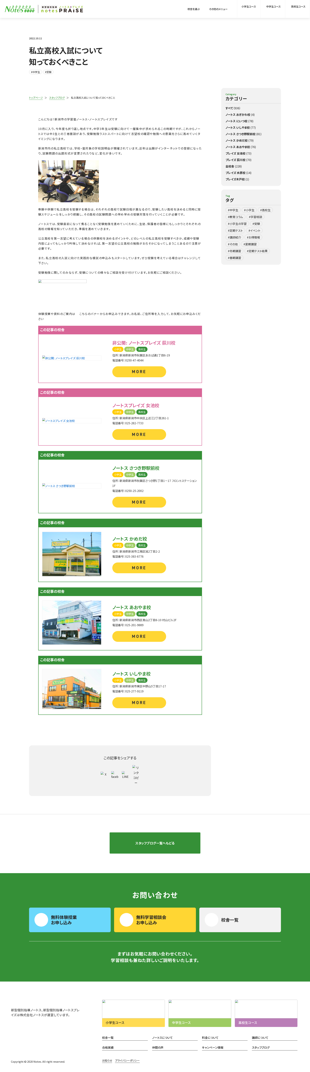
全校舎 (234, 166)
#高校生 (265, 210)
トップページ (36, 97)
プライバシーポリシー (127, 1060)
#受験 (48, 72)
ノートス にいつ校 (239, 121)
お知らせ (107, 1060)
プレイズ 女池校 (239, 153)
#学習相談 (255, 217)
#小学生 (249, 210)
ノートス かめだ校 (240, 140)
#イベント (254, 230)
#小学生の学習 (237, 223)
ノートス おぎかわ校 (240, 114)
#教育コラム (235, 217)
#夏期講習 (250, 244)
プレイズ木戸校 (237, 179)
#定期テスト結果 (257, 251)
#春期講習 (234, 258)
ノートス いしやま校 (241, 127)
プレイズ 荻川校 (239, 160)
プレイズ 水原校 (239, 173)
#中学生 (35, 72)
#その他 (233, 244)
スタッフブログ (57, 97)
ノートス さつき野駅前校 (244, 134)
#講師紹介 (234, 237)
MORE (139, 372)
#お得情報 (253, 237)
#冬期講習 (234, 251)
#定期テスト (235, 230)
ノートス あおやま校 (241, 147)
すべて (233, 108)
